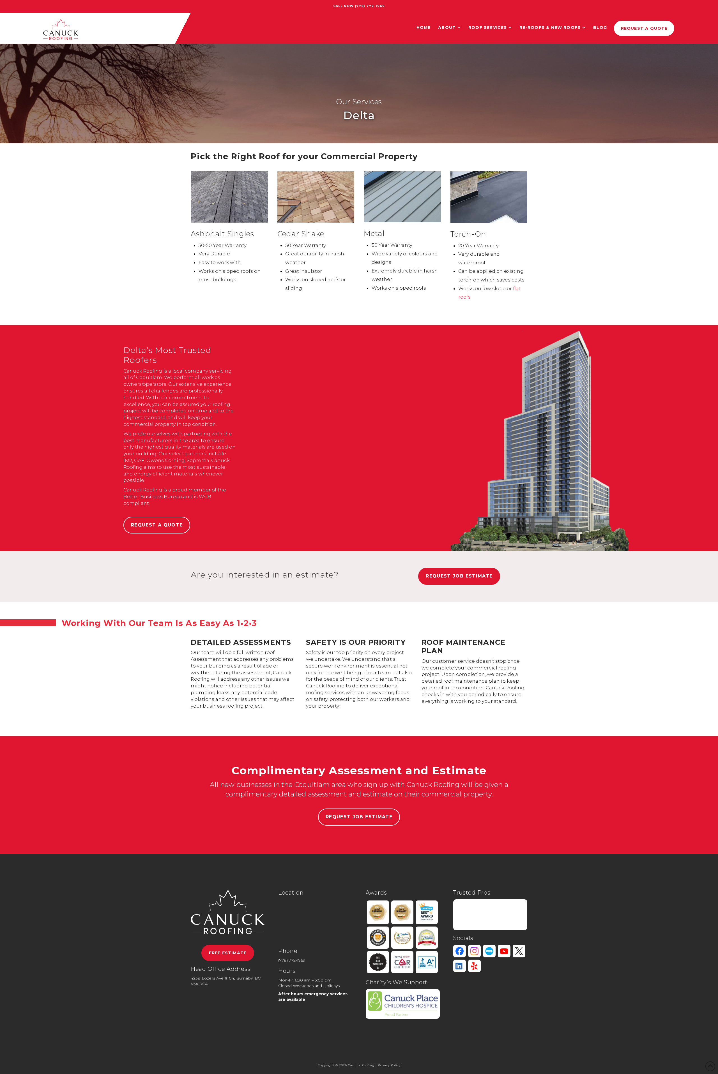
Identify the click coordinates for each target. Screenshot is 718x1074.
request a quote (157, 525)
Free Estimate (228, 952)
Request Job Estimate (459, 576)
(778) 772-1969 (370, 6)
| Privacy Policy (388, 1065)
